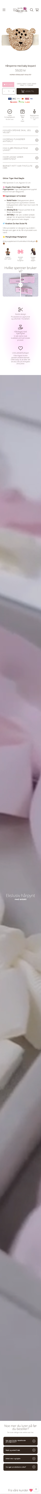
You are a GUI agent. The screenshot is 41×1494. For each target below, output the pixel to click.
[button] (3, 9)
